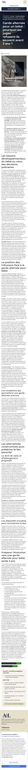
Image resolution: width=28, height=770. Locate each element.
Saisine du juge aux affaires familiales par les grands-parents (14, 683)
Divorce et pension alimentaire (12, 700)
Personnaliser (14, 762)
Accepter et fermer (14, 766)
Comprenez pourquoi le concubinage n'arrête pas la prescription (14, 676)
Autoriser (19, 663)
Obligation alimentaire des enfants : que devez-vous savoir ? (15, 687)
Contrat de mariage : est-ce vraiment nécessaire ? (14, 696)
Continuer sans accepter (7, 757)
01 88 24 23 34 (14, 6)
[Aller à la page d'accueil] (4, 2)
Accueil (12, 16)
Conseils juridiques (20, 16)
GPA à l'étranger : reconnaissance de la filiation (15, 692)
